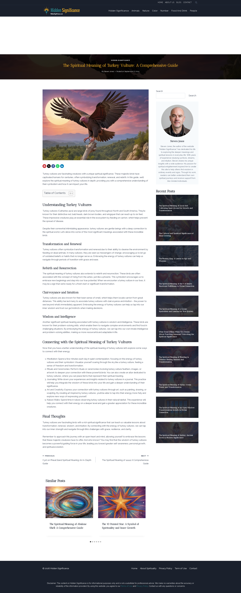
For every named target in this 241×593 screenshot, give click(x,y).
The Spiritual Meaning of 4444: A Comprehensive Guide (125, 460)
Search (159, 91)
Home (160, 2)
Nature (145, 11)
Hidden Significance (118, 11)
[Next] (141, 513)
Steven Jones (109, 71)
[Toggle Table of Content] (69, 193)
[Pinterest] (44, 166)
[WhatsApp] (57, 166)
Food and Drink (179, 11)
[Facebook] (53, 166)
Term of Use (181, 568)
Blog (178, 2)
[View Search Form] (196, 2)
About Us (169, 2)
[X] (49, 166)
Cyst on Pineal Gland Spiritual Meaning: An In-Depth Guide (67, 460)
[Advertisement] (120, 35)
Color (155, 11)
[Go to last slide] (50, 513)
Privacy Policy (165, 568)
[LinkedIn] (62, 166)
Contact (187, 2)
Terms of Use (126, 586)
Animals (136, 11)
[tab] (90, 541)
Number (164, 11)
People (193, 11)
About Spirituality (148, 568)
